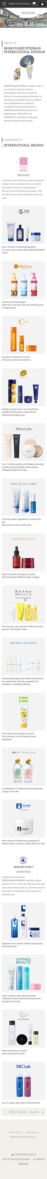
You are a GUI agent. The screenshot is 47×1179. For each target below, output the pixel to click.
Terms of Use (15, 1133)
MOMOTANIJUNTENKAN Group (22, 1137)
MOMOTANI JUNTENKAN (19, 4)
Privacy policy (31, 1133)
